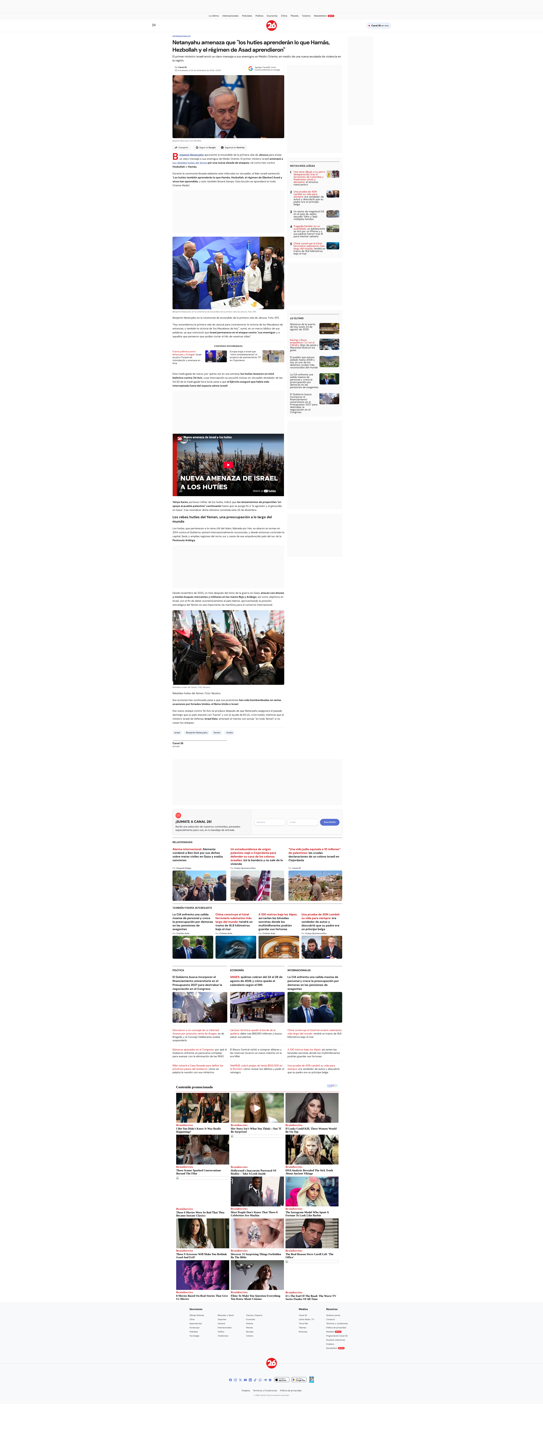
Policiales (193, 1331)
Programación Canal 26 (337, 1336)
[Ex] (240, 1380)
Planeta (249, 1327)
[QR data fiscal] (311, 1382)
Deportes (222, 1319)
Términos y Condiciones (265, 1390)
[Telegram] (265, 1380)
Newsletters (335, 1348)
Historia (249, 1323)
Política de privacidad (336, 1327)
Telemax (302, 1327)
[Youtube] (245, 1380)
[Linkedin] (250, 1380)
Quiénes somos (333, 1315)
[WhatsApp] (260, 1380)
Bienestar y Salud (226, 1315)
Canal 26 (182, 67)
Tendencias (223, 1336)
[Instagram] (235, 1380)
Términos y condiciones (337, 1323)
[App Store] (281, 1380)
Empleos (330, 1344)
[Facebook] (230, 1380)
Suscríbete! (330, 822)
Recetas (249, 1331)
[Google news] (270, 1380)
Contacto (330, 1319)
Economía (237, 970)
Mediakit (333, 1331)
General (221, 1323)
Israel (177, 732)
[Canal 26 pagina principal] (271, 30)
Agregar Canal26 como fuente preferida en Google (267, 68)
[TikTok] (255, 1380)
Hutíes (229, 732)
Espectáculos (195, 1323)
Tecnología (194, 1336)
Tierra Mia (303, 1323)
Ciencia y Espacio (254, 1315)
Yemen (216, 732)
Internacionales (181, 36)
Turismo (249, 1336)
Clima (192, 1319)
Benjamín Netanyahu (196, 732)
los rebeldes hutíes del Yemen (190, 162)
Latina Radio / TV (306, 1319)
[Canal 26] (271, 1363)
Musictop (303, 1331)
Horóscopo (194, 1327)
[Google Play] (298, 1380)
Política (178, 970)
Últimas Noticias (196, 1315)
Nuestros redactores (335, 1340)
